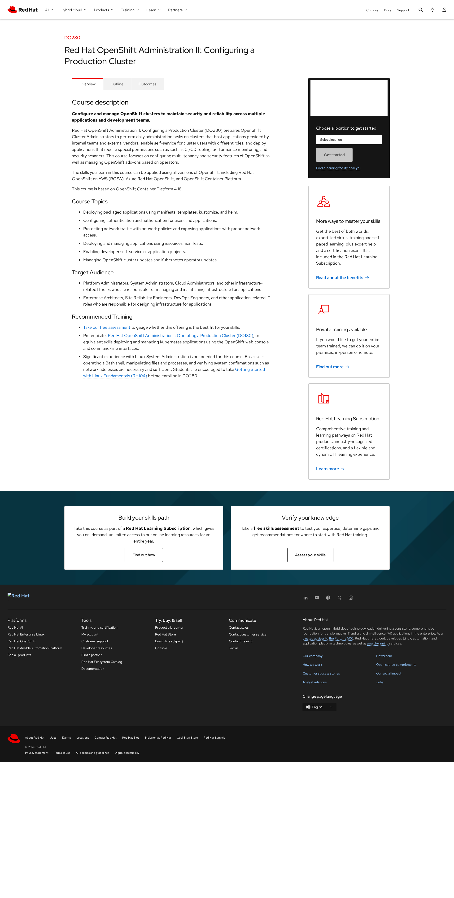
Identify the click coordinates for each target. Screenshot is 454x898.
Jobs (379, 682)
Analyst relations (315, 682)
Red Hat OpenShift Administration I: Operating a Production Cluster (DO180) (180, 335)
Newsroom (384, 656)
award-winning (378, 643)
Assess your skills (310, 554)
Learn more (327, 468)
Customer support (94, 641)
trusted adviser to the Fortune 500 (328, 638)
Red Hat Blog (131, 738)
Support (403, 10)
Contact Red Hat (106, 738)
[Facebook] (328, 599)
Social (233, 648)
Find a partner (91, 655)
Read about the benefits (339, 277)
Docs (387, 10)
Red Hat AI (15, 627)
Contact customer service (247, 634)
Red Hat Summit (214, 738)
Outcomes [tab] (147, 84)
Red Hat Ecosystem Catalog (101, 662)
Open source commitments (396, 664)
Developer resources (96, 648)
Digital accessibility (127, 753)
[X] (339, 599)
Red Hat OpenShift (21, 641)
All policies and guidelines (92, 753)
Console (372, 10)
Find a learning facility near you (338, 168)
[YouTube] (317, 599)
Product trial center (169, 627)
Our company (313, 656)
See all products (19, 655)
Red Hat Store (165, 634)
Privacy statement (36, 753)
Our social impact (388, 673)
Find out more (330, 366)
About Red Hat (34, 738)
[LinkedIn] (305, 599)
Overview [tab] (87, 84)
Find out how (143, 554)
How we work (312, 664)
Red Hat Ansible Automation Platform (35, 648)
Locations (82, 738)
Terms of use (62, 753)
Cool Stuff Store (187, 738)
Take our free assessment (106, 327)
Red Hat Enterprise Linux (26, 634)
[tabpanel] (172, 240)
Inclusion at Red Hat (158, 738)
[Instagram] (351, 599)
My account (89, 634)
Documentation (92, 668)
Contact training (241, 641)
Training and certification (99, 627)
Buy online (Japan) (169, 641)
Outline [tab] (117, 84)
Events (66, 738)
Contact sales (239, 627)
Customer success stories (321, 673)
